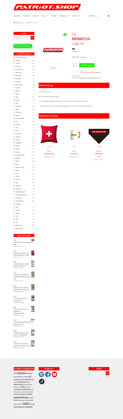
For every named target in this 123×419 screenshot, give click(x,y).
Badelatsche (19, 84)
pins (97, 78)
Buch (17, 97)
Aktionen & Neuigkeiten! (22, 46)
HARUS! (18, 140)
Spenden (18, 204)
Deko (17, 103)
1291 (15, 373)
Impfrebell (19, 143)
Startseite (27, 16)
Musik (17, 164)
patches (22, 391)
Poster (17, 176)
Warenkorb (17, 16)
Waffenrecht (19, 225)
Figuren (18, 115)
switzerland (28, 400)
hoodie (28, 382)
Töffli (17, 219)
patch (31, 389)
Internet (18, 149)
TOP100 (18, 63)
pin (94, 78)
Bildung (18, 91)
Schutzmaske (19, 201)
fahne (15, 382)
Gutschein (18, 133)
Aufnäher (18, 81)
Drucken (74, 51)
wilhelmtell (28, 407)
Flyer (17, 121)
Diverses (74, 16)
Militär (17, 161)
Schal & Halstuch (20, 192)
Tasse (17, 213)
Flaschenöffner (20, 118)
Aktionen (36, 16)
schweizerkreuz (21, 397)
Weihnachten (19, 228)
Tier (17, 216)
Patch (17, 170)
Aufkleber (18, 75)
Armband (18, 78)
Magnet (18, 158)
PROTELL (18, 60)
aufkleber (21, 373)
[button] (65, 34)
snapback (31, 397)
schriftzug (16, 394)
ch (30, 376)
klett (31, 384)
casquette (26, 376)
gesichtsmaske (22, 382)
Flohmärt (18, 66)
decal (32, 379)
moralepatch (28, 387)
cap (22, 376)
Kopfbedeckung (20, 155)
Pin (23, 22)
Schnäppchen (19, 69)
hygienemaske (18, 384)
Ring (17, 182)
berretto (16, 376)
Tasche (18, 210)
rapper (26, 391)
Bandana (18, 87)
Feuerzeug (18, 112)
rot (100, 78)
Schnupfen (19, 198)
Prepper (18, 179)
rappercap (30, 391)
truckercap (20, 404)
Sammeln (18, 188)
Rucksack (18, 185)
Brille (17, 94)
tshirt (26, 403)
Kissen (17, 152)
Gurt (17, 130)
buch (19, 376)
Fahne (17, 109)
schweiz (29, 394)
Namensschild (20, 167)
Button (18, 100)
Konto (44, 16)
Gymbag (18, 136)
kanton (24, 384)
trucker (15, 404)
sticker (16, 400)
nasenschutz (26, 389)
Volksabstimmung (21, 57)
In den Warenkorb (86, 65)
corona (16, 379)
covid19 (27, 379)
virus (15, 407)
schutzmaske (23, 394)
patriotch (90, 78)
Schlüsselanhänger (21, 194)
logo (81, 78)
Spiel (17, 207)
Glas (17, 127)
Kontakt (54, 16)
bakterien (29, 373)
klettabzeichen (17, 387)
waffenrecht (21, 407)
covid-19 (22, 379)
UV (16, 222)
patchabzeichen (17, 391)
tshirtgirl (31, 404)
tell (32, 400)
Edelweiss (18, 106)
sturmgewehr (21, 400)
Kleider (18, 146)
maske (23, 387)
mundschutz (18, 389)
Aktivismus (19, 72)
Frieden (18, 124)
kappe (28, 384)
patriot (85, 78)
